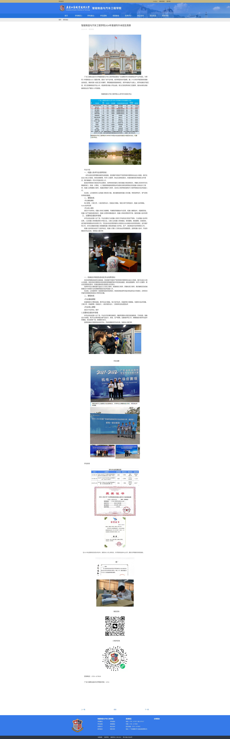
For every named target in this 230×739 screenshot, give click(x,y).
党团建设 (116, 16)
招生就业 (153, 16)
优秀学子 (128, 16)
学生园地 (103, 16)
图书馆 (168, 1)
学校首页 (61, 1)
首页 (66, 16)
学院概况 (78, 16)
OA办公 (155, 1)
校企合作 (140, 16)
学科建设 (90, 16)
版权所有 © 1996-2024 (116, 737)
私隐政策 (100, 737)
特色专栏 (165, 16)
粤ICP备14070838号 (127, 737)
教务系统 (162, 1)
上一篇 (83, 709)
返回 (115, 709)
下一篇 (147, 709)
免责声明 (106, 737)
